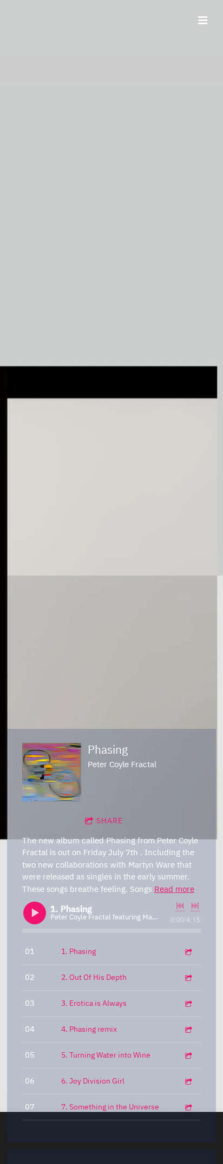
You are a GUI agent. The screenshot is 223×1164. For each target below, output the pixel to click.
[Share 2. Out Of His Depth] (188, 977)
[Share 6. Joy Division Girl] (188, 1081)
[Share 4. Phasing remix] (188, 1029)
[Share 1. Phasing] (188, 951)
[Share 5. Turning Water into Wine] (188, 1055)
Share (109, 820)
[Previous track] (180, 906)
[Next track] (195, 906)
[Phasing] (51, 772)
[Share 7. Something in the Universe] (188, 1107)
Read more (174, 889)
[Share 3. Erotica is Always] (188, 1003)
